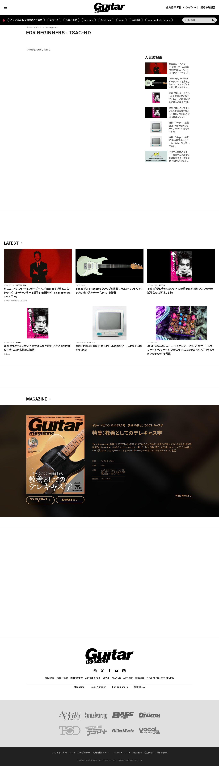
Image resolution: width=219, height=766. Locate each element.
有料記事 (54, 20)
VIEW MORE (184, 496)
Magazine (39, 399)
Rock (25, 300)
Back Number (98, 687)
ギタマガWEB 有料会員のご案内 (26, 20)
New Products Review (159, 20)
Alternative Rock (12, 300)
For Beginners (52, 27)
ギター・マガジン (34, 27)
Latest (14, 243)
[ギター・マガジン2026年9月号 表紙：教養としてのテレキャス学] (55, 491)
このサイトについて (121, 752)
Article (91, 342)
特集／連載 (71, 20)
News (121, 20)
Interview (88, 20)
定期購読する (70, 499)
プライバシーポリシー (79, 752)
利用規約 (137, 752)
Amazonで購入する (41, 500)
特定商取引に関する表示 (155, 752)
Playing (116, 678)
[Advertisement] (109, 560)
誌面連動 (135, 20)
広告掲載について (101, 752)
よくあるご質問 (59, 752)
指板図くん (139, 687)
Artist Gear (106, 20)
